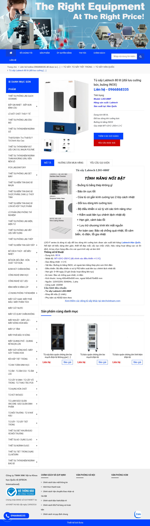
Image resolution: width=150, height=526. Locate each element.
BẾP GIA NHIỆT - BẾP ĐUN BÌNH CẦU (19, 106)
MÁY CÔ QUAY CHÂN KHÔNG (21, 314)
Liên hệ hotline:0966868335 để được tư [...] (40, 67)
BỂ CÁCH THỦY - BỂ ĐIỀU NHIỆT (19, 252)
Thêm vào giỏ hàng (108, 136)
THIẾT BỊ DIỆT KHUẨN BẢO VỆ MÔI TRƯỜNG (20, 432)
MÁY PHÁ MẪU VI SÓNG (19, 335)
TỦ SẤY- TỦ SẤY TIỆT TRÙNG (77, 67)
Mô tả (47, 162)
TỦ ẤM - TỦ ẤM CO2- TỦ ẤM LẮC (21, 372)
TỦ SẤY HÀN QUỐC (105, 67)
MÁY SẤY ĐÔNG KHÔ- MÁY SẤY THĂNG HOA (20, 351)
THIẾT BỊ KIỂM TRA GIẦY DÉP (21, 245)
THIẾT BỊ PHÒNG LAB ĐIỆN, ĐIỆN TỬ (20, 222)
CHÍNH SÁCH (99, 53)
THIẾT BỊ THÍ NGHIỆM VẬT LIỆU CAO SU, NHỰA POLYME (21, 148)
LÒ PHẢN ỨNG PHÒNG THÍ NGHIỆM (20, 213)
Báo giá (67, 362)
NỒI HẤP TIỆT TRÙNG (18, 359)
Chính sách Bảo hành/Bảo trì (55, 500)
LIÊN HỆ (13, 60)
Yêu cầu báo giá (107, 143)
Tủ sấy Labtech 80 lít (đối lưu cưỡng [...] (27, 70)
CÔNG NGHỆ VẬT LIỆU (18, 281)
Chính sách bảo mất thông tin (55, 482)
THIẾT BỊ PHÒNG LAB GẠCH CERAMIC (20, 97)
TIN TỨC (82, 53)
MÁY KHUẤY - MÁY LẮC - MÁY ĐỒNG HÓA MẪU (19, 321)
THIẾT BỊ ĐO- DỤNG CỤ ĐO (20, 439)
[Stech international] (75, 24)
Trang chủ (12, 67)
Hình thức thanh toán (51, 487)
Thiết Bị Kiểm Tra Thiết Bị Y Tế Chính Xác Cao (20, 139)
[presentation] (45, 344)
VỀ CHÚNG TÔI (26, 53)
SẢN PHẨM (45, 53)
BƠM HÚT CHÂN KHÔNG (19, 269)
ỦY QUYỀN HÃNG (64, 53)
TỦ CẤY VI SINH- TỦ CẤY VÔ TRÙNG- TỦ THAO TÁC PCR (21, 381)
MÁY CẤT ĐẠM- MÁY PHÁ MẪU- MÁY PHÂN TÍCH (20, 300)
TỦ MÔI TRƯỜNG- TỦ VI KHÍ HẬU (20, 414)
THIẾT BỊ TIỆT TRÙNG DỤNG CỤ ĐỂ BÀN (21, 453)
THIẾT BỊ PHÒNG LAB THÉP (20, 239)
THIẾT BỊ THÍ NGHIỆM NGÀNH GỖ (21, 130)
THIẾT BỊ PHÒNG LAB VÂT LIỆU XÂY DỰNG (20, 231)
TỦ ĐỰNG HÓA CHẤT (17, 389)
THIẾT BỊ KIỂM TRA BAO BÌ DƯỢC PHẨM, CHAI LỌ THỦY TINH (21, 194)
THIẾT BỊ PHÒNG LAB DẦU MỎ (20, 121)
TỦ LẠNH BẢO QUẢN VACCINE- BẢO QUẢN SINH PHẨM (20, 404)
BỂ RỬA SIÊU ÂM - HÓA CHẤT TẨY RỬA (19, 261)
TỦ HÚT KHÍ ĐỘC (15, 395)
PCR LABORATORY (17, 167)
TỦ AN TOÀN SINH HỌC (18, 365)
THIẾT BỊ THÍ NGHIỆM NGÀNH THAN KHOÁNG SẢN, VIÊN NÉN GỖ (21, 158)
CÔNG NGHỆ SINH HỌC (18, 275)
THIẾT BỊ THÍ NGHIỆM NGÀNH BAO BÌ (21, 462)
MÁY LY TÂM (14, 329)
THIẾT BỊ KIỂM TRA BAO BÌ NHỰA (20, 184)
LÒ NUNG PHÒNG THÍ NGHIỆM (21, 293)
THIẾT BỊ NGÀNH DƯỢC (18, 445)
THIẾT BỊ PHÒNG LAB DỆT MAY (20, 175)
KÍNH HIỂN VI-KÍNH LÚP (18, 287)
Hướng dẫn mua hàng (70, 162)
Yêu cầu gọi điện (99, 162)
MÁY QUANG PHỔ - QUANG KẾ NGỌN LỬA (20, 342)
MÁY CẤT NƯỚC (15, 308)
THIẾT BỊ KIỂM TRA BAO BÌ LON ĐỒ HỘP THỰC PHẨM (20, 204)
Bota (81, 522)
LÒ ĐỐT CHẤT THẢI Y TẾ (19, 114)
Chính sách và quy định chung (55, 514)
